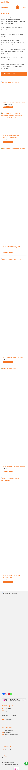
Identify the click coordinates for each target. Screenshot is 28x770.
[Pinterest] (8, 694)
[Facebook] (3, 694)
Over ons (6, 721)
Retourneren (7, 736)
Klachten (6, 739)
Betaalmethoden (8, 749)
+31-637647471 (5, 1)
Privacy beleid (7, 732)
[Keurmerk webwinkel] (14, 699)
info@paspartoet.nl (5, 2)
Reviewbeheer (7, 741)
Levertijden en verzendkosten (11, 734)
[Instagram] (6, 694)
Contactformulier (8, 719)
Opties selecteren (8, 106)
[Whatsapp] (11, 694)
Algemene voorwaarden (9, 730)
